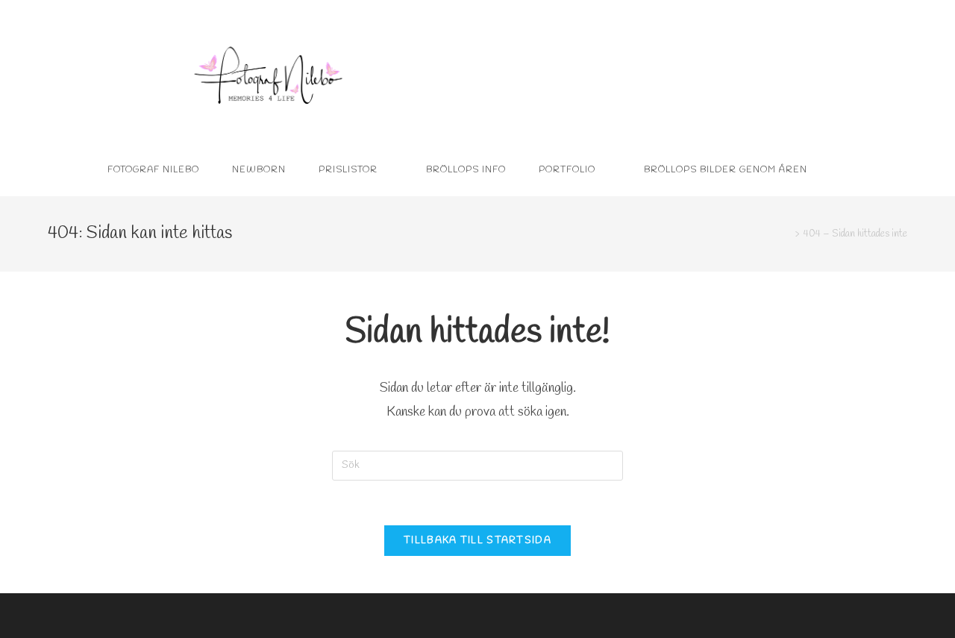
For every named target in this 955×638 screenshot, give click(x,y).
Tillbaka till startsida (477, 540)
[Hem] (786, 234)
